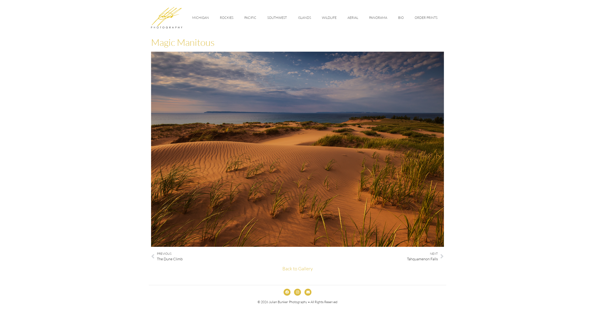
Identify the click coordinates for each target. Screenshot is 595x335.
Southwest (277, 18)
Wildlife (329, 18)
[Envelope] (307, 292)
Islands (304, 18)
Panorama (378, 18)
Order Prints (426, 18)
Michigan (200, 18)
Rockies (226, 18)
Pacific (250, 18)
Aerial (352, 18)
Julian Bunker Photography (288, 302)
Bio (401, 18)
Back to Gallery (297, 268)
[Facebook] (287, 292)
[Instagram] (297, 292)
